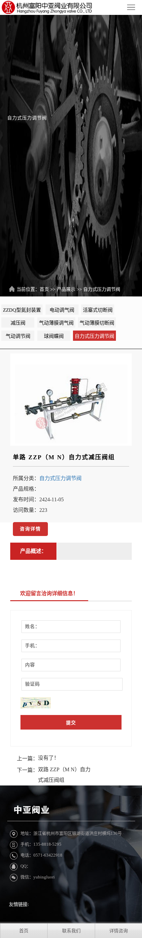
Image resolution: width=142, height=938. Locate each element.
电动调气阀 (62, 310)
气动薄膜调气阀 (56, 323)
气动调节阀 (18, 336)
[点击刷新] (35, 702)
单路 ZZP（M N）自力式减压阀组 (64, 457)
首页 (44, 289)
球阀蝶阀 (54, 336)
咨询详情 (30, 528)
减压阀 (18, 323)
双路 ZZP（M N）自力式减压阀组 (64, 775)
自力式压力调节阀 (101, 289)
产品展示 (66, 289)
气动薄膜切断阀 (97, 323)
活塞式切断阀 (98, 310)
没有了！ (48, 758)
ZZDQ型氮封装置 (22, 310)
